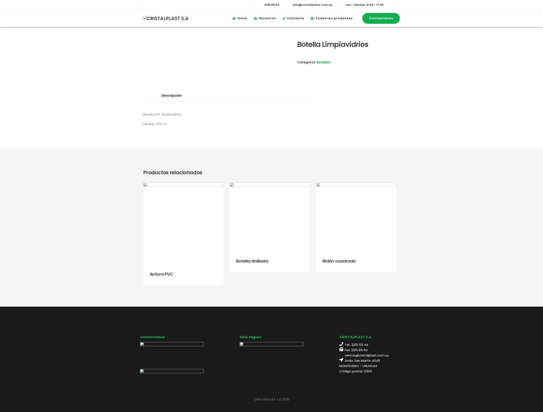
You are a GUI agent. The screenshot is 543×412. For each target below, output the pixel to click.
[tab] (171, 95)
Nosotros (267, 18)
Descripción (171, 95)
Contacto (295, 18)
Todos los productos (334, 18)
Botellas (323, 62)
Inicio (242, 18)
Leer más (209, 277)
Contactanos (381, 18)
